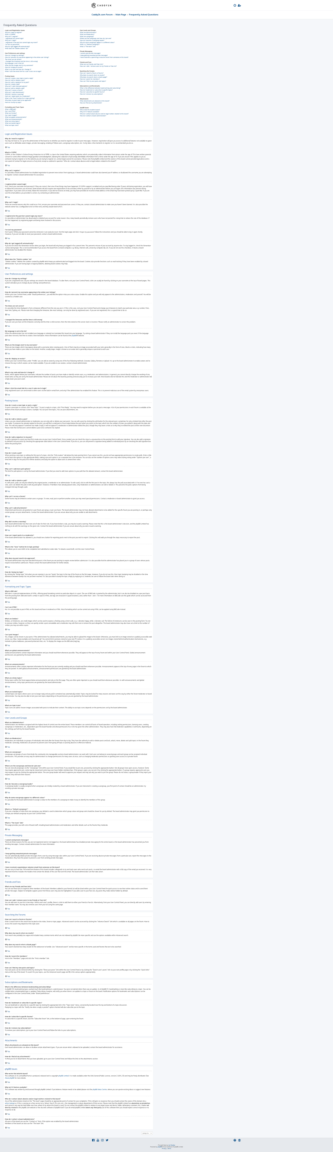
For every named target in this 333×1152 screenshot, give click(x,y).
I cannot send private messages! (90, 53)
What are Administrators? (88, 32)
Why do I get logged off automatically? (17, 46)
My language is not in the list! (14, 63)
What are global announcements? (16, 117)
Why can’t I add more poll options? (16, 86)
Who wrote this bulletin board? (90, 110)
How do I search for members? (90, 79)
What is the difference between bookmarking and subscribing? (100, 88)
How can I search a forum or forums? (92, 73)
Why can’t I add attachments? (14, 92)
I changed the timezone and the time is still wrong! (21, 61)
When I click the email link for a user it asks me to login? (23, 71)
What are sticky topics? (12, 121)
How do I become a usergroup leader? (92, 40)
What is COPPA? (10, 34)
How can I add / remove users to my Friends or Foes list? (98, 66)
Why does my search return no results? (92, 75)
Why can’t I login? (10, 40)
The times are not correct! (13, 59)
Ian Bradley (171, 1145)
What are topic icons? (12, 125)
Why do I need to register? (13, 32)
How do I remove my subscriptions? (91, 94)
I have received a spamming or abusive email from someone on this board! (104, 57)
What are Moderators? (87, 34)
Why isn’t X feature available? (89, 112)
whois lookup (9, 1103)
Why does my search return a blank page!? (93, 77)
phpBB (74, 336)
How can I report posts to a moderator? (17, 96)
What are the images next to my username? (19, 65)
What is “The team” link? (88, 46)
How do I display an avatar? (14, 67)
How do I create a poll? (12, 84)
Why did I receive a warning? (14, 94)
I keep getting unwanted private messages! (94, 55)
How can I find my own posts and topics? (93, 81)
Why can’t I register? (11, 36)
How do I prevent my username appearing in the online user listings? (27, 57)
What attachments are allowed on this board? (95, 101)
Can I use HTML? (10, 111)
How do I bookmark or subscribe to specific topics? (96, 90)
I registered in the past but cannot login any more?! (21, 42)
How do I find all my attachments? (91, 103)
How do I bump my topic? (13, 102)
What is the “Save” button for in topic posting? (20, 98)
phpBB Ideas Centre (100, 1089)
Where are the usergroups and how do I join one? (95, 38)
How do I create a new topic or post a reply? (19, 78)
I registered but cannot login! (14, 38)
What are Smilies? (11, 113)
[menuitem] (235, 5)
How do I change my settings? (14, 55)
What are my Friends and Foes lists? (91, 64)
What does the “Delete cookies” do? (16, 48)
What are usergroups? (87, 36)
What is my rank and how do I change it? (18, 69)
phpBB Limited (63, 1076)
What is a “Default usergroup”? (90, 44)
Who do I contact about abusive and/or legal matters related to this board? (104, 114)
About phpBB (9, 1078)
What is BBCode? (10, 109)
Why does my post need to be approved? (18, 100)
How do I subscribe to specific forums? (92, 92)
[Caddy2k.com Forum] (101, 5)
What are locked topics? (12, 123)
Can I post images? (11, 115)
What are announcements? (13, 119)
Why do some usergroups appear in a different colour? (97, 42)
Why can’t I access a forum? (14, 90)
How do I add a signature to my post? (17, 82)
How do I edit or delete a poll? (15, 88)
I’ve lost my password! (12, 44)
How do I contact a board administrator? (93, 116)
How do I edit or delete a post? (15, 80)
